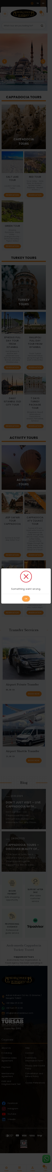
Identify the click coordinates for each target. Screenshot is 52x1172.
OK (26, 598)
